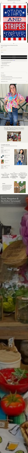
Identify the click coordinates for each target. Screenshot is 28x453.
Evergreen (2, 46)
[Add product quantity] (3, 53)
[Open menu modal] (1, 2)
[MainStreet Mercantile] (14, 2)
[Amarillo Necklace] (2, 162)
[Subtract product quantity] (1, 53)
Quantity (2, 52)
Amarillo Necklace (6, 160)
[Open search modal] (25, 2)
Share (2, 67)
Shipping (2, 65)
